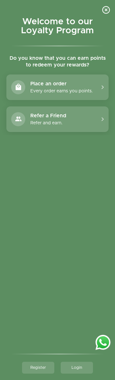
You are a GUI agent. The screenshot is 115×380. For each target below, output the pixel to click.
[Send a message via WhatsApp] (103, 342)
